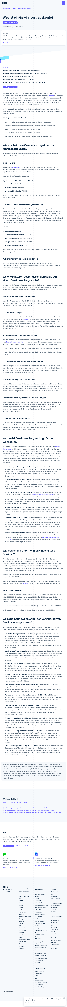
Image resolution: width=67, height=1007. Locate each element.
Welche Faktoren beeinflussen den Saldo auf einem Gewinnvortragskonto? (25, 73)
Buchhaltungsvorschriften (15, 342)
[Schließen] (64, 998)
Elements (21, 914)
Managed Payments (24, 928)
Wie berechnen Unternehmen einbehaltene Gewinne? (18, 79)
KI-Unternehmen (39, 921)
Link (20, 925)
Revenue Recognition (25, 939)
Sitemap (53, 911)
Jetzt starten (8, 846)
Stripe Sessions (55, 898)
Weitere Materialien (9, 8)
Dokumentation (39, 971)
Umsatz (25, 583)
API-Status (38, 976)
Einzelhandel (38, 950)
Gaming (37, 928)
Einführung (6, 67)
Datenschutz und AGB (57, 901)
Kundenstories (55, 892)
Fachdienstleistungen (41, 945)
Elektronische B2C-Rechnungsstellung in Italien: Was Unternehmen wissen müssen (29, 810)
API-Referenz (38, 973)
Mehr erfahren (7, 43)
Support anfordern (56, 940)
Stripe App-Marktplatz (41, 958)
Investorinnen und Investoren (42, 494)
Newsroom (54, 927)
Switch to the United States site (34, 1003)
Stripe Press (54, 929)
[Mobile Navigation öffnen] (63, 3)
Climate (21, 905)
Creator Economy (40, 923)
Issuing (21, 923)
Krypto (21, 910)
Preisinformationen (24, 891)
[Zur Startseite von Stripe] (4, 887)
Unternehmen (39, 889)
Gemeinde (54, 896)
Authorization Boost (24, 896)
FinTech (37, 925)
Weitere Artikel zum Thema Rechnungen (15, 802)
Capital (21, 900)
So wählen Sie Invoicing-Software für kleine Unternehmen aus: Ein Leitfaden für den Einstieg (33, 812)
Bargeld (26, 319)
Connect (21, 907)
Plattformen (38, 916)
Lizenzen (53, 909)
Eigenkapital (16, 167)
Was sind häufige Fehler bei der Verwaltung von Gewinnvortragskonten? (24, 82)
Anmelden (54, 948)
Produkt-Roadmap (56, 923)
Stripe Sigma (22, 941)
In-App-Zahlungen (40, 910)
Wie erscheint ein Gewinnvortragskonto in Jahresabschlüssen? (21, 70)
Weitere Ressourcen (57, 916)
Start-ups (37, 892)
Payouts (21, 935)
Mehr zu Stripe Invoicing (10, 867)
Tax (20, 944)
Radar (20, 937)
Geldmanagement (40, 914)
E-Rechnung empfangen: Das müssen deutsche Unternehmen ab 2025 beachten (29, 808)
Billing (20, 898)
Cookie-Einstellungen (57, 914)
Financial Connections (25, 916)
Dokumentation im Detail (42, 865)
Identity (21, 919)
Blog (52, 894)
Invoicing (21, 921)
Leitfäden (53, 889)
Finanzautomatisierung (41, 905)
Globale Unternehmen (41, 907)
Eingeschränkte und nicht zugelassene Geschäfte (56, 905)
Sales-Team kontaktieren (23, 846)
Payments (22, 932)
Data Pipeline (22, 912)
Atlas (20, 894)
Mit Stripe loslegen (9, 22)
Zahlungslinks (22, 930)
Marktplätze (38, 912)
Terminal (21, 946)
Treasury (21, 948)
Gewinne (51, 96)
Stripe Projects (39, 984)
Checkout (21, 903)
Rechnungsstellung (24, 8)
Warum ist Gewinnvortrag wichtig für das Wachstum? (18, 76)
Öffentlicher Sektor (40, 947)
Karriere (53, 925)
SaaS (36, 919)
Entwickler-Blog (39, 987)
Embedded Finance (40, 903)
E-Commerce (38, 900)
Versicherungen (39, 934)
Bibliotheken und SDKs (41, 982)
